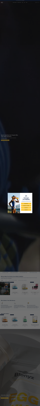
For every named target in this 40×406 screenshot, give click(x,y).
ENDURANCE (26, 203)
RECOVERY (26, 207)
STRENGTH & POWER (26, 205)
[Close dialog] (8, 193)
